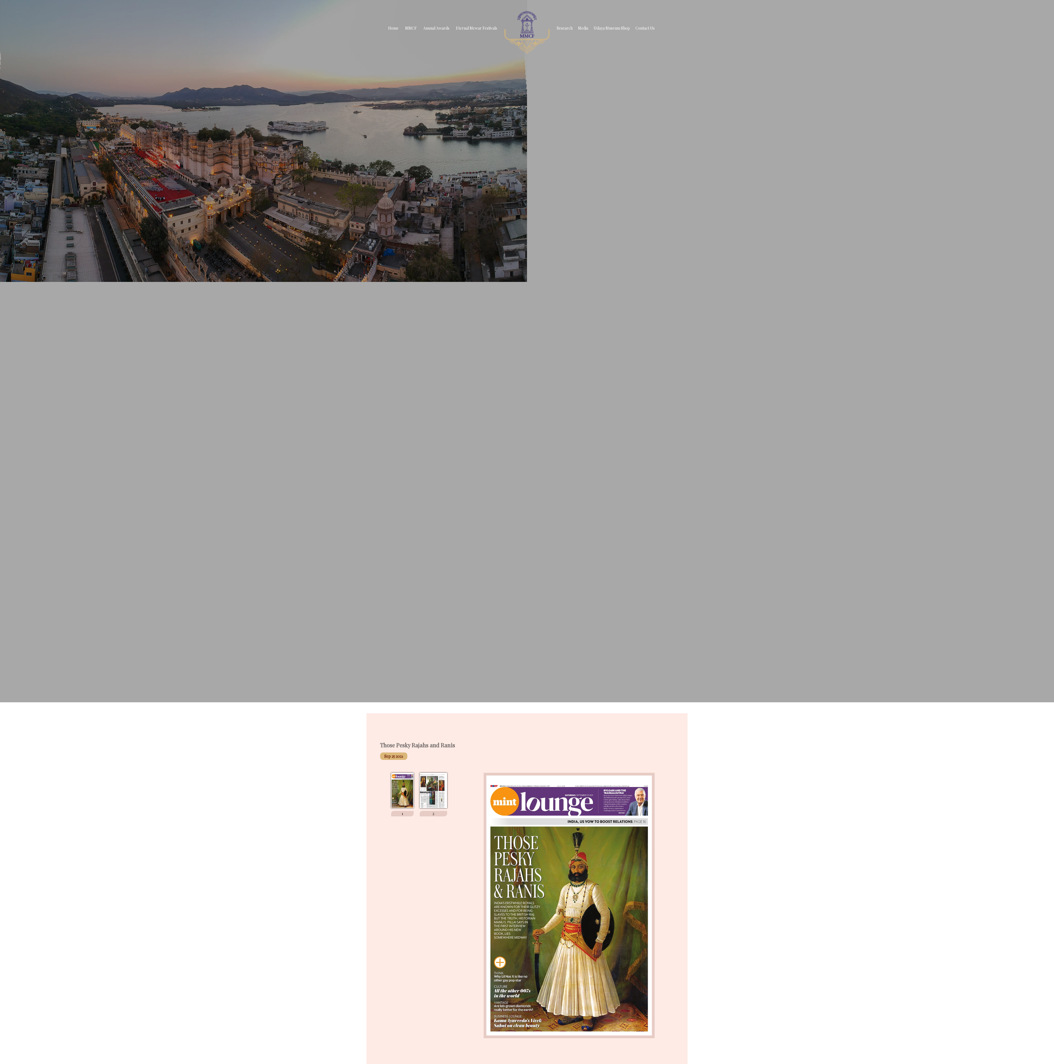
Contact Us (645, 28)
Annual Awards (436, 28)
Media (583, 28)
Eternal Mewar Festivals (476, 28)
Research (565, 28)
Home (393, 28)
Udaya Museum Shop (612, 28)
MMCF (411, 28)
